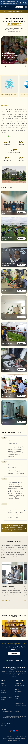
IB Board (17, 696)
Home (2, 683)
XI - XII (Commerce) (19, 694)
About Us (3, 685)
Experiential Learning (20, 685)
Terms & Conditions (5, 723)
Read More (21, 212)
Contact (3, 699)
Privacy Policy (4, 725)
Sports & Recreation (19, 703)
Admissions (19, 7)
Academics (4, 688)
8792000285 (15, 1)
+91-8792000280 (7, 1)
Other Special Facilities (20, 705)
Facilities (3, 690)
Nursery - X (18, 683)
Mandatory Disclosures (6, 697)
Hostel (16, 698)
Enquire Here (14, 653)
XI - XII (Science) (19, 691)
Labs (16, 701)
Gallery (3, 695)
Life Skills (3, 692)
